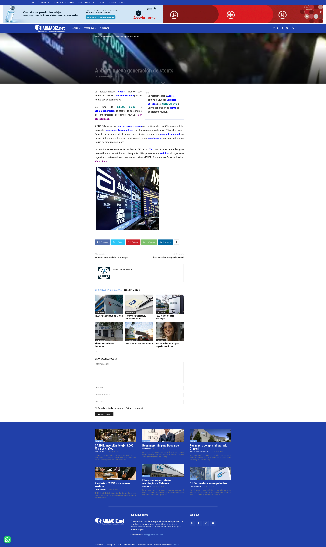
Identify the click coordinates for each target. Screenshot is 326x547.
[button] (294, 28)
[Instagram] (274, 28)
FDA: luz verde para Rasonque (165, 317)
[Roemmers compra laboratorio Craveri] (210, 435)
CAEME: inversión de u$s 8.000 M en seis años (114, 447)
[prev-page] (96, 351)
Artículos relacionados (108, 290)
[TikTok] (282, 28)
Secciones (74, 28)
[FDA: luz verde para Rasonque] (170, 304)
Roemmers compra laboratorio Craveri (208, 447)
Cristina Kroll (146, 449)
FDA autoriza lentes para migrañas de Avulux (167, 345)
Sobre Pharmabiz (84, 2)
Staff (94, 2)
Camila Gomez (100, 489)
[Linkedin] (278, 28)
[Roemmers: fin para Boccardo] (163, 435)
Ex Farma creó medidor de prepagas (111, 257)
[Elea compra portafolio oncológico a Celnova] (163, 470)
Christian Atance (100, 452)
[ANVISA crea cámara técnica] (139, 331)
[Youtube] (287, 28)
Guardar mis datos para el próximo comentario (121, 408)
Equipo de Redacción (105, 77)
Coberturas (89, 28)
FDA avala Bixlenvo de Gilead (109, 315)
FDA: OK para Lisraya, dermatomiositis (135, 317)
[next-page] (100, 351)
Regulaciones (100, 312)
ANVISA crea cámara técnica (139, 343)
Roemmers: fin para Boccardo (160, 445)
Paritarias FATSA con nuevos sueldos (112, 485)
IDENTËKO (176, 545)
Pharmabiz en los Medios (107, 2)
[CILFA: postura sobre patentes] (210, 473)
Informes (193, 441)
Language (121, 2)
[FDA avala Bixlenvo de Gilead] (109, 304)
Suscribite (104, 28)
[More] (176, 242)
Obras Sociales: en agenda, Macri (168, 257)
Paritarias (99, 479)
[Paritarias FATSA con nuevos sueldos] (115, 473)
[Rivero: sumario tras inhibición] (109, 331)
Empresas (99, 441)
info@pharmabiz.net (153, 534)
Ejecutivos (146, 441)
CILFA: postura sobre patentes (208, 483)
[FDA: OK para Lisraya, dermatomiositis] (139, 304)
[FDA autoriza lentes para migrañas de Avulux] (170, 331)
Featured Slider (106, 36)
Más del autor (132, 290)
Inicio (97, 36)
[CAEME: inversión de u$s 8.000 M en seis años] (115, 435)
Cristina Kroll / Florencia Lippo (200, 452)
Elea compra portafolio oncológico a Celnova (156, 481)
